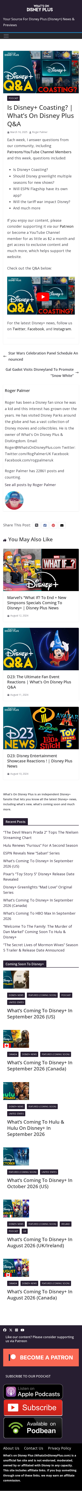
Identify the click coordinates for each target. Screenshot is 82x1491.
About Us (11, 1448)
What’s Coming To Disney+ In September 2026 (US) (39, 1013)
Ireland (65, 1224)
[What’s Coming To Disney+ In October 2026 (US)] (16, 1150)
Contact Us (33, 1448)
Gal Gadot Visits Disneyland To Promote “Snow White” (40, 372)
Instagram (62, 329)
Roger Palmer (40, 132)
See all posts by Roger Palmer (30, 484)
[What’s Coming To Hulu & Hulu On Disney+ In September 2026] (16, 1085)
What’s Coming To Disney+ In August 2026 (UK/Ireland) (39, 1242)
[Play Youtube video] (43, 297)
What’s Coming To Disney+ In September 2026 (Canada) (39, 1065)
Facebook (35, 329)
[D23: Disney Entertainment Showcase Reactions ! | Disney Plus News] (41, 709)
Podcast (13, 98)
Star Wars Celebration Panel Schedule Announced (43, 356)
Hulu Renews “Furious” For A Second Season (40, 845)
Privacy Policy (59, 1448)
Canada (13, 1054)
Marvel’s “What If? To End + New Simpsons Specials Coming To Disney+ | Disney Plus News (36, 603)
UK (24, 1231)
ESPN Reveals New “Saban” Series (31, 853)
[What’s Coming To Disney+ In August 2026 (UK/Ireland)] (16, 1202)
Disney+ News (16, 995)
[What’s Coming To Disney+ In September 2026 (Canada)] (16, 1033)
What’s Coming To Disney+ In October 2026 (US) (39, 1183)
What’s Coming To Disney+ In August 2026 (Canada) (39, 1294)
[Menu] (6, 36)
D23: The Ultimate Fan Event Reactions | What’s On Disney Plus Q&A (39, 682)
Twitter (19, 329)
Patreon (66, 226)
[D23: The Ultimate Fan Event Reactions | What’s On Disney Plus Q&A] (41, 630)
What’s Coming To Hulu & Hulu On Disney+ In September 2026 (35, 1127)
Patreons (15, 151)
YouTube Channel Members (47, 151)
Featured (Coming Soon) (42, 995)
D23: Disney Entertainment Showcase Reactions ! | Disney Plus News (39, 761)
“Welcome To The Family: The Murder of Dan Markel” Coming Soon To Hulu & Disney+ (37, 931)
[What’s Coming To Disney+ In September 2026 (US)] (16, 973)
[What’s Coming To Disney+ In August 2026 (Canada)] (16, 1261)
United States (16, 1002)
